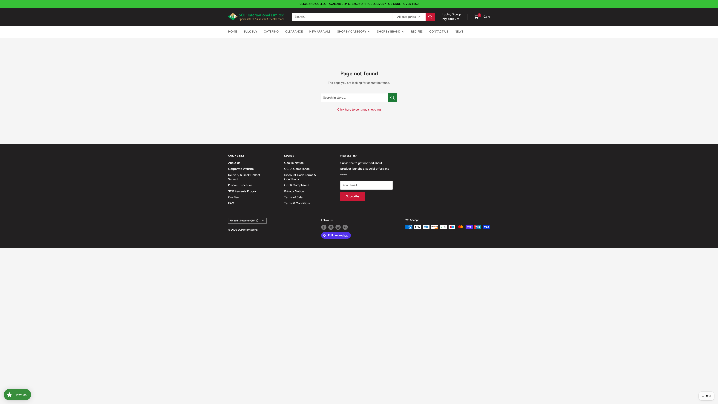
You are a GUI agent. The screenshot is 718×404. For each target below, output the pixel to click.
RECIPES (417, 31)
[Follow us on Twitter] (331, 227)
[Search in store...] (392, 97)
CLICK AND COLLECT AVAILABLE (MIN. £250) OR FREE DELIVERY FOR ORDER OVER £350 (359, 4)
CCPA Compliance (297, 169)
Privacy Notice (294, 191)
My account (451, 19)
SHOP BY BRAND (388, 31)
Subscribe (352, 196)
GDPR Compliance (296, 185)
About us (234, 163)
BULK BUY (250, 31)
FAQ (231, 203)
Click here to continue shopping (359, 109)
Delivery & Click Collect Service (244, 177)
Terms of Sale (293, 197)
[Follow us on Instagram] (338, 227)
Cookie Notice (294, 163)
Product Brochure (240, 185)
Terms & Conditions (297, 203)
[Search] (430, 17)
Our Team (234, 197)
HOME (232, 31)
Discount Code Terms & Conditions (300, 177)
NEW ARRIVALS (320, 31)
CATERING (271, 31)
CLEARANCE (294, 31)
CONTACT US (438, 31)
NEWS (459, 31)
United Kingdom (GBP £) (244, 220)
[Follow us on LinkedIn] (345, 227)
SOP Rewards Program (243, 191)
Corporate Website (241, 169)
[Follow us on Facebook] (323, 227)
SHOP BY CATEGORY (351, 31)
